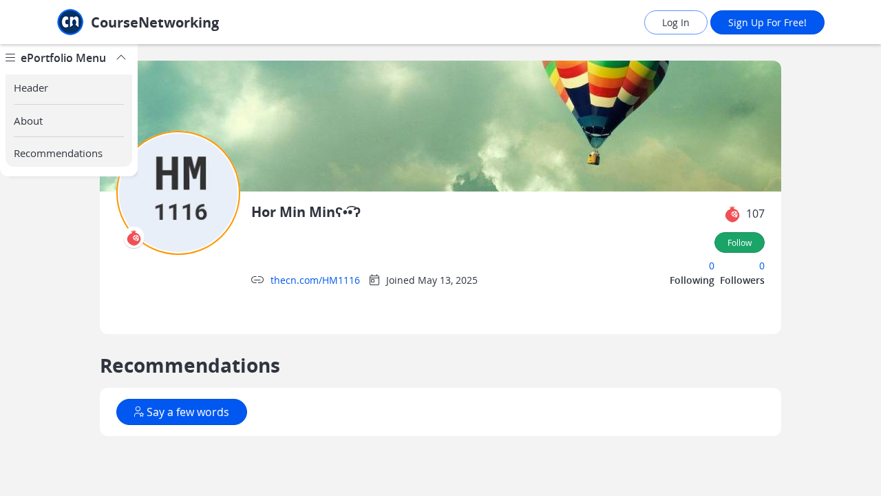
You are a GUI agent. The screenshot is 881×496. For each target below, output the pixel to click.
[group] (69, 270)
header (31, 87)
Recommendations (58, 153)
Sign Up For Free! (767, 22)
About (28, 120)
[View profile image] (178, 191)
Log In (676, 22)
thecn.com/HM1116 (315, 280)
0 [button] (711, 265)
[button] (732, 214)
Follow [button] (740, 242)
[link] (168, 22)
